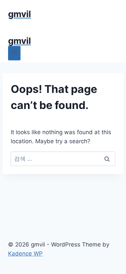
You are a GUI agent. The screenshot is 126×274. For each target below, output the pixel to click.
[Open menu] (14, 53)
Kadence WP (25, 253)
